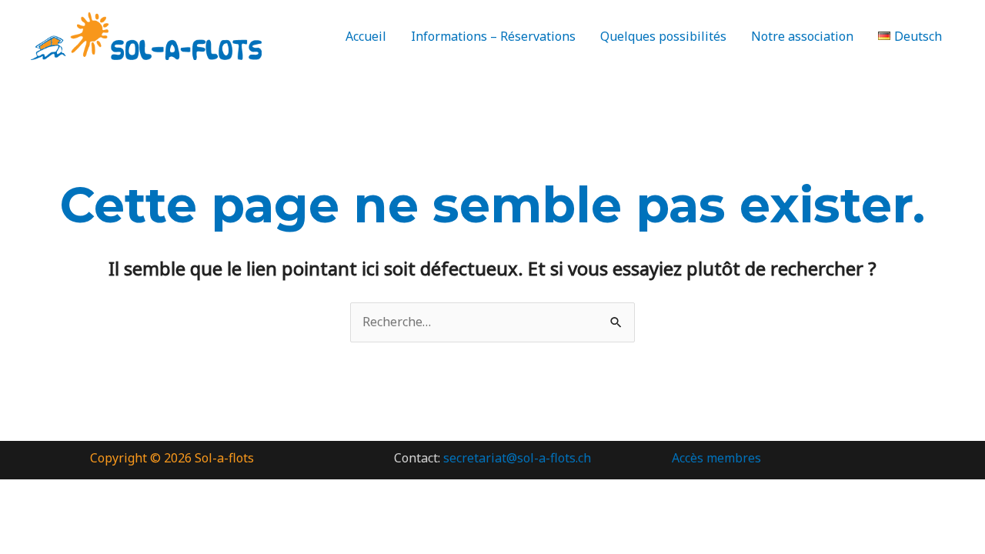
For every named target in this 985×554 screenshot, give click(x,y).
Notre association (802, 36)
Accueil (366, 36)
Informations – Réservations (493, 36)
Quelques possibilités (663, 36)
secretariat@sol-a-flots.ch (517, 457)
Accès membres (716, 457)
